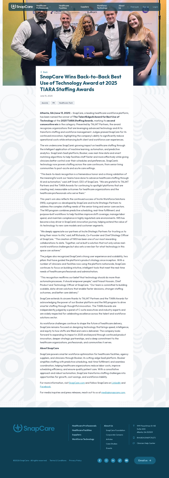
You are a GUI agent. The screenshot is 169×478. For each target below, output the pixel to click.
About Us (108, 426)
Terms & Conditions (58, 460)
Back (45, 72)
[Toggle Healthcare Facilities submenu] (71, 7)
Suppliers (85, 6)
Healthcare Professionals (84, 426)
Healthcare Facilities (82, 430)
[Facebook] (99, 460)
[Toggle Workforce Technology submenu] (110, 7)
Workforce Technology (83, 439)
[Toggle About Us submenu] (128, 7)
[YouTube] (126, 460)
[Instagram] (106, 460)
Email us (142, 460)
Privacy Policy (75, 460)
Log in (155, 7)
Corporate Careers (114, 434)
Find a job (135, 7)
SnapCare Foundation (115, 430)
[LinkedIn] (113, 460)
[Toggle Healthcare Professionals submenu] (50, 7)
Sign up (146, 7)
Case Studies (111, 443)
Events (109, 448)
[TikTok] (119, 460)
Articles (109, 439)
